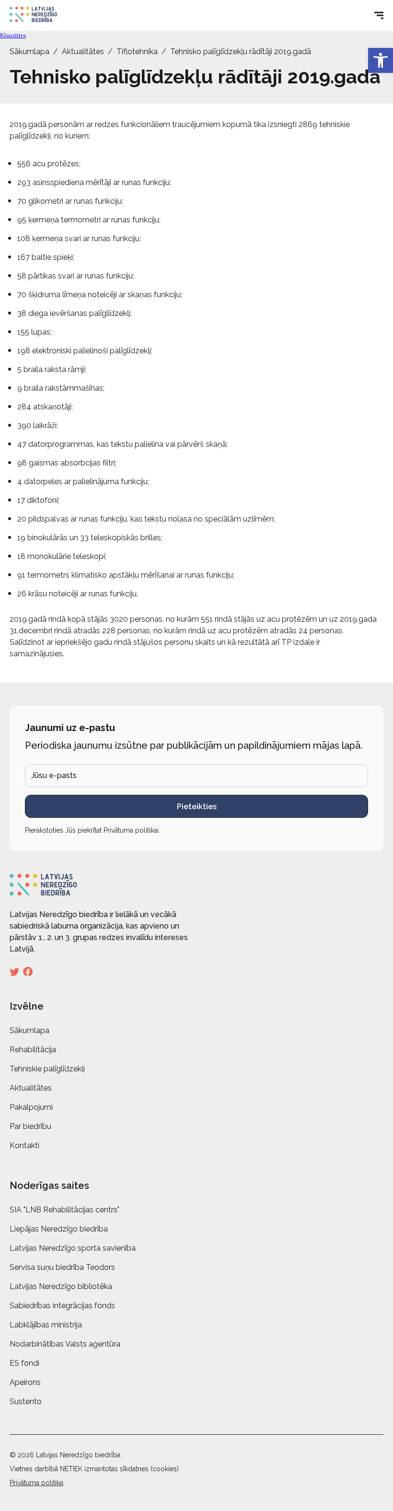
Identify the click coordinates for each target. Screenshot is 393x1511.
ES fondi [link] (24, 1363)
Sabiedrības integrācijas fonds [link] (62, 1305)
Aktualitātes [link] (83, 51)
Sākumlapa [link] (29, 51)
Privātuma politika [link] (36, 1483)
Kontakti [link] (24, 1145)
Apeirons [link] (25, 1382)
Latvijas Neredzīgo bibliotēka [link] (61, 1286)
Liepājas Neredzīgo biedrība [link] (59, 1228)
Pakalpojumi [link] (31, 1107)
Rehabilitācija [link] (33, 1049)
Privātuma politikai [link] (131, 830)
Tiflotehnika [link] (137, 51)
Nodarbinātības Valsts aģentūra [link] (65, 1343)
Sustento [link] (26, 1401)
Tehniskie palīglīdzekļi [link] (47, 1068)
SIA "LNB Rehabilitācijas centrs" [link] (64, 1209)
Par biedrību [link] (30, 1126)
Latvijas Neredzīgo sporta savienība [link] (73, 1248)
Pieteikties (197, 806)
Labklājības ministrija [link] (46, 1324)
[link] (380, 60)
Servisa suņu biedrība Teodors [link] (62, 1267)
